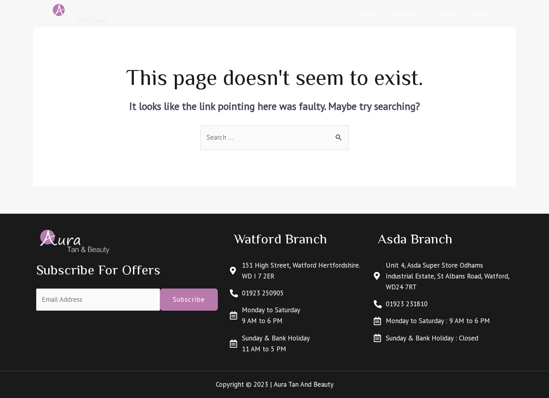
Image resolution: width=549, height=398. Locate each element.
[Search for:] (274, 137)
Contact (478, 14)
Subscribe (189, 299)
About (448, 14)
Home (367, 14)
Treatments (402, 14)
